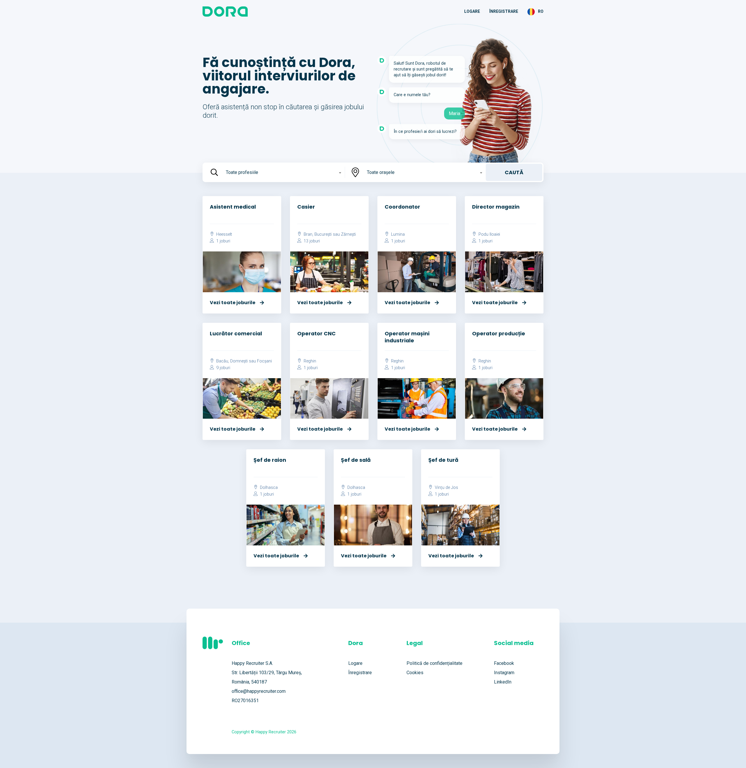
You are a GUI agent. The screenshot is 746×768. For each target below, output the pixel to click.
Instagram (504, 672)
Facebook (504, 663)
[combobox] (283, 172)
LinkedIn (502, 682)
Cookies (415, 672)
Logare (472, 11)
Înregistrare (503, 11)
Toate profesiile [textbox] (242, 172)
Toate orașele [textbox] (381, 172)
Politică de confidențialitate (434, 663)
